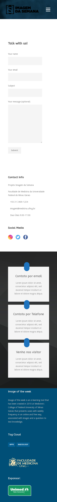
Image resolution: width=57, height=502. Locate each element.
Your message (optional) (19, 101)
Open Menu (48, 9)
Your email (12, 70)
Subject (11, 85)
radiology (23, 445)
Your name (13, 54)
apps (12, 445)
